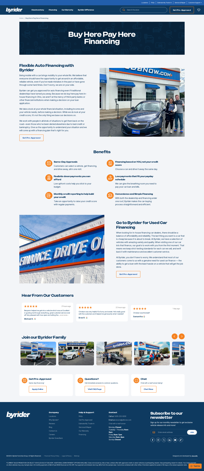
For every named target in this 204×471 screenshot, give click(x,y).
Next (182, 336)
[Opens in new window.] (34, 319)
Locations (144, 3)
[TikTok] (181, 440)
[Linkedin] (169, 440)
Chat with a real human (117, 424)
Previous (175, 336)
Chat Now (148, 389)
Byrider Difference (86, 10)
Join (192, 432)
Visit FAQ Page (95, 389)
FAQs (152, 3)
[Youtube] (175, 440)
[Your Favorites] (199, 10)
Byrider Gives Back (56, 438)
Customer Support (194, 3)
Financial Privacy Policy (51, 456)
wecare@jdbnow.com (123, 420)
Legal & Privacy (67, 456)
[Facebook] (152, 440)
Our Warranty (67, 10)
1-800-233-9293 (120, 416)
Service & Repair (180, 3)
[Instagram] (158, 440)
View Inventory (37, 10)
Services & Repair (85, 427)
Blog (50, 427)
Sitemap (76, 456)
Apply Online (37, 389)
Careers (52, 434)
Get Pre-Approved (182, 10)
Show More (63, 315)
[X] (164, 440)
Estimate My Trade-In (164, 3)
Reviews (52, 424)
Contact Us (53, 431)
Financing (53, 10)
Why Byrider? (54, 420)
